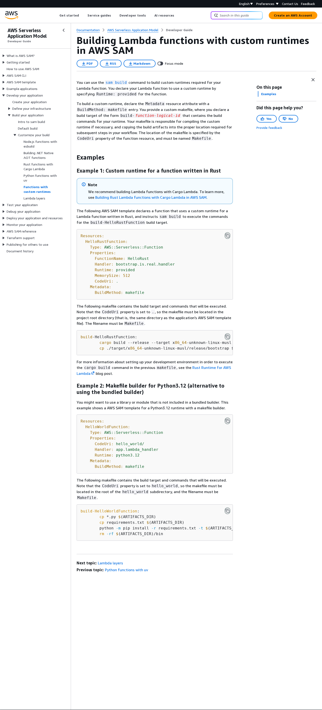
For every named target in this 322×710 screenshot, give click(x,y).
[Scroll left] (56, 15)
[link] (179, 30)
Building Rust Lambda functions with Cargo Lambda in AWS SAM (150, 197)
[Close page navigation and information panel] (313, 80)
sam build (116, 82)
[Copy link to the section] (73, 157)
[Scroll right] (178, 15)
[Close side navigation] (63, 30)
